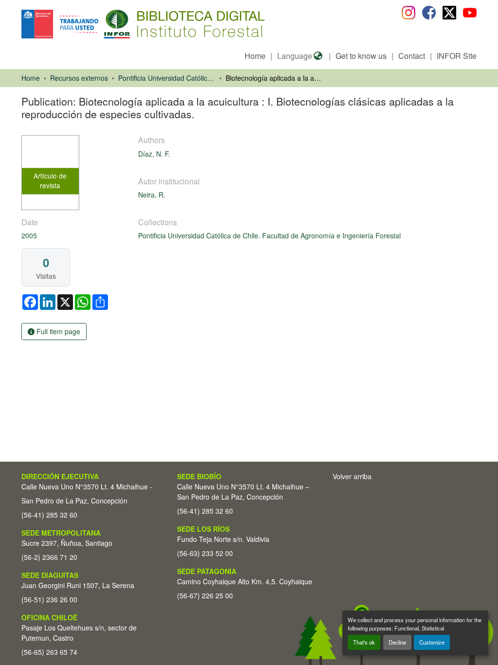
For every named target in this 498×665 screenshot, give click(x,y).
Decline (397, 642)
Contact (411, 55)
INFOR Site (457, 55)
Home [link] (30, 78)
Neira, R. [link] (151, 194)
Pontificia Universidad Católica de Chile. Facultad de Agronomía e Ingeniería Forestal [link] (166, 78)
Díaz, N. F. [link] (154, 154)
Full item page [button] (57, 331)
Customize (432, 642)
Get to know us (361, 55)
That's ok (364, 642)
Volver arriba (352, 476)
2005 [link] (29, 235)
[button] (100, 24)
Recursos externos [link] (79, 78)
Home (255, 55)
